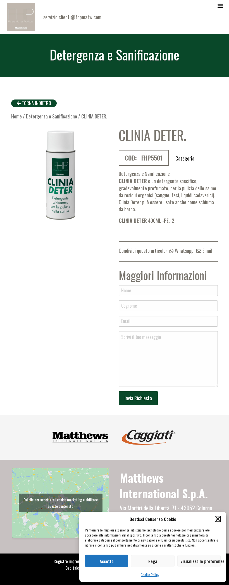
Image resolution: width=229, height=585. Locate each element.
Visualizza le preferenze (200, 561)
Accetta (107, 561)
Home (16, 116)
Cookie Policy (150, 574)
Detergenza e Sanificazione (51, 116)
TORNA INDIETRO (36, 103)
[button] (218, 519)
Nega (152, 561)
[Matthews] (80, 436)
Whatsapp (184, 250)
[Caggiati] (148, 436)
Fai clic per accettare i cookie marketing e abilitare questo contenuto (60, 503)
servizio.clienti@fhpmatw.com (72, 17)
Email (206, 250)
